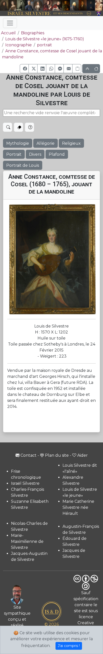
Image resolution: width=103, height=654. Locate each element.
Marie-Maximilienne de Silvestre (27, 541)
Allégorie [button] (45, 143)
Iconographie (18, 45)
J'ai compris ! (69, 645)
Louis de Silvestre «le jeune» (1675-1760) (44, 39)
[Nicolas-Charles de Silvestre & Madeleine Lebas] (52, 5)
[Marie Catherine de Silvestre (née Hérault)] (38, 5)
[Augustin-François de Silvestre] (83, 5)
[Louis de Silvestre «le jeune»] (29, 5)
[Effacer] (18, 127)
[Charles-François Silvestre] (21, 5)
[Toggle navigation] (10, 23)
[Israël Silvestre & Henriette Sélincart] (8, 5)
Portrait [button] (14, 154)
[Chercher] (7, 127)
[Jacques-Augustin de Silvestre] (74, 5)
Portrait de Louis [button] (22, 165)
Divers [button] (35, 154)
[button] (24, 68)
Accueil (8, 33)
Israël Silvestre (25, 483)
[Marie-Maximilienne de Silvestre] (66, 5)
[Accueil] (47, 13)
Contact (28, 455)
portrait (44, 45)
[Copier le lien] (76, 68)
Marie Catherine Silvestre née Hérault (78, 507)
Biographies (32, 33)
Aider (82, 455)
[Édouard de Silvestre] (91, 5)
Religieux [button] (71, 143)
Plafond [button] (57, 154)
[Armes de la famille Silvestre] (99, 13)
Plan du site (57, 455)
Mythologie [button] (17, 143)
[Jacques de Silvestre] (99, 5)
